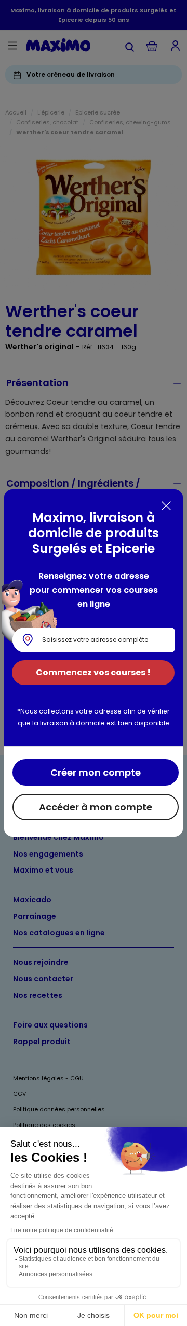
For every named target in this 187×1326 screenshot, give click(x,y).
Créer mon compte (95, 772)
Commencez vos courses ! (93, 672)
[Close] (166, 506)
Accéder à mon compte (95, 807)
